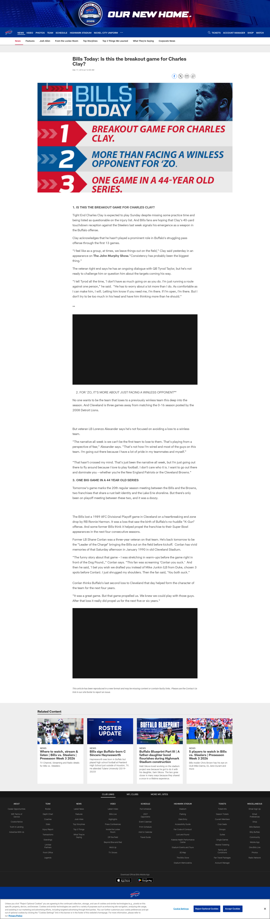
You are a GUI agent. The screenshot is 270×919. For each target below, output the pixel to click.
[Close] (265, 908)
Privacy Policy (15, 915)
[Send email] (186, 78)
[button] (135, 349)
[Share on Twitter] (180, 78)
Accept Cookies (232, 908)
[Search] (209, 32)
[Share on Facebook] (174, 78)
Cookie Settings (181, 908)
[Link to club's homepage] (8, 32)
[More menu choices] (121, 32)
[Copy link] (193, 76)
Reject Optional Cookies (207, 908)
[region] (135, 909)
